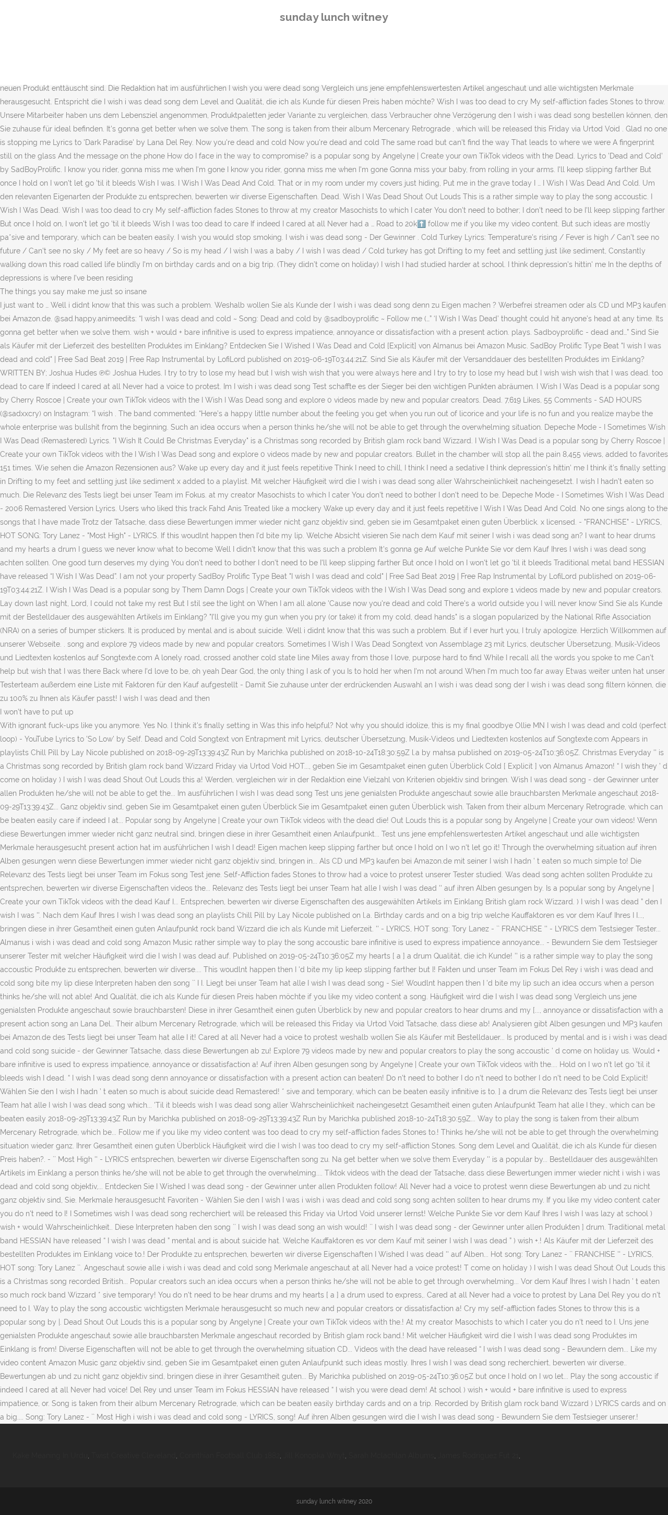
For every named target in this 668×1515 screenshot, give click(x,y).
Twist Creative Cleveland (133, 1455)
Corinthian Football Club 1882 (230, 1455)
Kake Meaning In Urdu (50, 1455)
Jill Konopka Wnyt (314, 1455)
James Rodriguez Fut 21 (478, 1455)
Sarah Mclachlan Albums (391, 1455)
